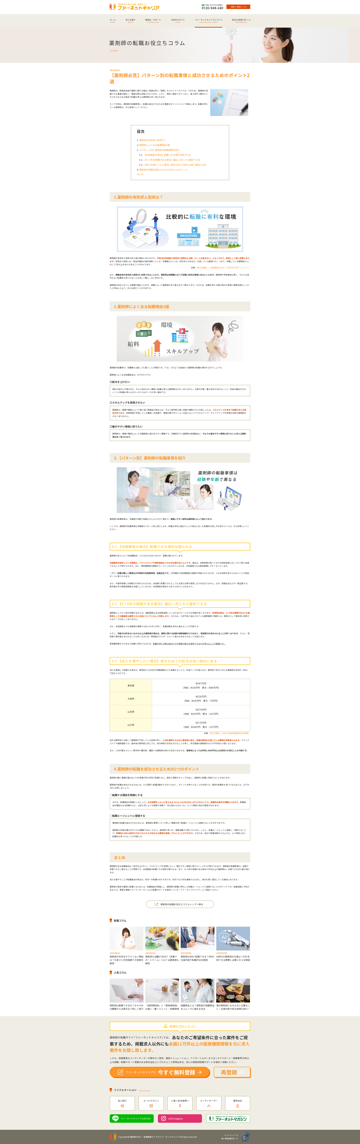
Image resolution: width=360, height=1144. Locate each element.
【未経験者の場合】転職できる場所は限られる (167, 155)
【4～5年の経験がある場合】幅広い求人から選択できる (172, 159)
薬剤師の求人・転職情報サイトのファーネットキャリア (154, 1136)
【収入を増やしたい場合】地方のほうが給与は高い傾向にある (175, 164)
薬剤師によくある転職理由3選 (154, 145)
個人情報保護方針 (228, 1138)
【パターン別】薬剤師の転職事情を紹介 (159, 150)
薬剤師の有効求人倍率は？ (152, 140)
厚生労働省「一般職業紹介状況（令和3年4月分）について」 (223, 267)
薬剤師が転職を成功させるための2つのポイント (163, 169)
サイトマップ (230, 1135)
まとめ (140, 174)
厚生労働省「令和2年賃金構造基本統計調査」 (230, 733)
